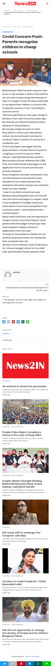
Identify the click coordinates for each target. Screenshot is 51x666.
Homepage (6, 27)
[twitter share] (3, 321)
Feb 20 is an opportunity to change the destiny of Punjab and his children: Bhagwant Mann (25, 633)
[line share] (27, 321)
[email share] (8, 321)
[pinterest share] (13, 321)
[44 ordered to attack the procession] (25, 365)
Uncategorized (17, 427)
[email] (13, 663)
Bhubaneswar (28, 27)
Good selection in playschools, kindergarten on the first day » (27, 289)
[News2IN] (25, 3)
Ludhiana (6, 381)
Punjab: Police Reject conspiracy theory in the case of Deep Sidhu (22, 434)
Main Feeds (16, 27)
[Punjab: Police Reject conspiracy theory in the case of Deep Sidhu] (25, 411)
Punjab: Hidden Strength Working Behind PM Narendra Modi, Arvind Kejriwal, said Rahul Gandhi (22, 483)
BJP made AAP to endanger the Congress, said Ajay (21, 534)
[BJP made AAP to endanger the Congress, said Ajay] (25, 512)
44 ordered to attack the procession (24, 386)
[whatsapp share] (22, 321)
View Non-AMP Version (32, 657)
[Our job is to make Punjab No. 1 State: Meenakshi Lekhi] (25, 560)
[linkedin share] (18, 321)
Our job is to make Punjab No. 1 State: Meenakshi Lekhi (24, 583)
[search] (47, 3)
